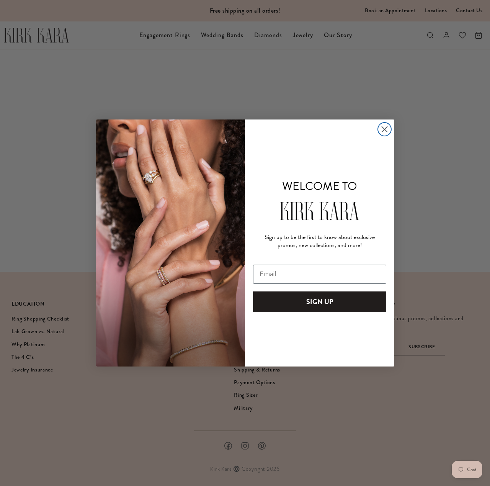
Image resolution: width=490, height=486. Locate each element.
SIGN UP (319, 301)
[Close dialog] (384, 129)
